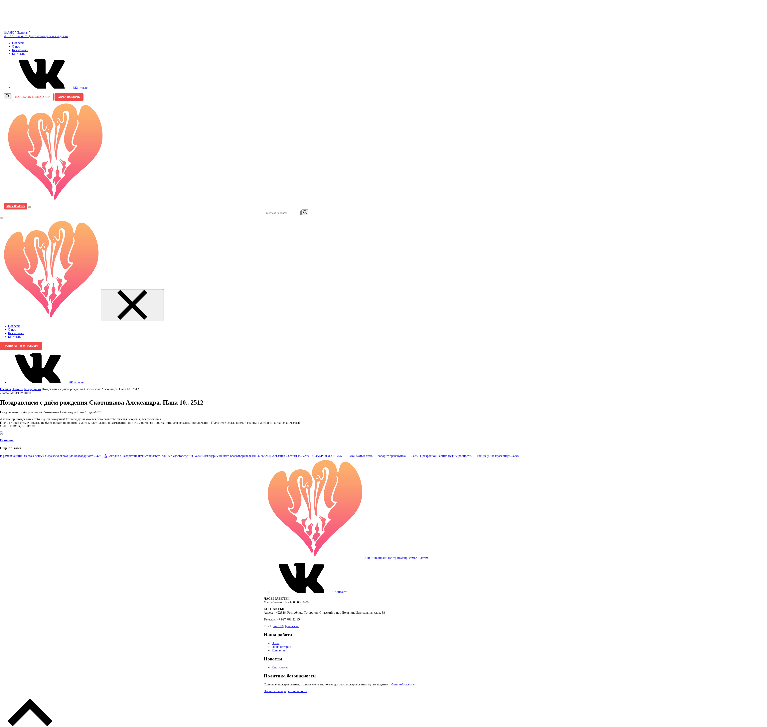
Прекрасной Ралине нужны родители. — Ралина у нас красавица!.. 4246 (469, 456)
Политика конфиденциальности (285, 691)
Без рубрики (32, 389)
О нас (16, 46)
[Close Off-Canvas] (132, 305)
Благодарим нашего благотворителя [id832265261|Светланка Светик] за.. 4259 (255, 456)
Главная (5, 389)
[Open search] (7, 96)
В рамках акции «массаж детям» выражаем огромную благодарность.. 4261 (51, 456)
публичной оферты (401, 684)
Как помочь (20, 50)
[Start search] (304, 212)
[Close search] (1, 217)
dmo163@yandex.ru (286, 626)
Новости (18, 43)
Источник (7, 440)
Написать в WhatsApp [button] (32, 96)
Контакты (18, 53)
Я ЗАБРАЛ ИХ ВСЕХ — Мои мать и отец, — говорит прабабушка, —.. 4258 (364, 456)
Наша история (281, 646)
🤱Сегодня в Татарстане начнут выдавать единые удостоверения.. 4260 (153, 456)
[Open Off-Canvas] (29, 207)
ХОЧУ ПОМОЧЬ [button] (69, 96)
